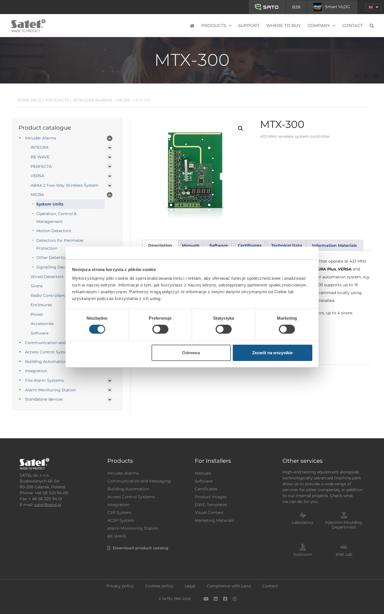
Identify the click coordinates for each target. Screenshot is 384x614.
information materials (334, 245)
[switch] (160, 329)
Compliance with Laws (229, 585)
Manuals (203, 473)
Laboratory (302, 522)
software (218, 245)
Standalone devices (44, 399)
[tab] (160, 245)
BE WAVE (40, 156)
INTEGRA (39, 147)
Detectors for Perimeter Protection (60, 244)
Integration (36, 370)
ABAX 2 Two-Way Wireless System (65, 185)
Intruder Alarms (92, 100)
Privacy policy (120, 585)
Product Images (211, 496)
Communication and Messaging (56, 342)
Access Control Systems (49, 352)
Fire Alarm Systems (44, 380)
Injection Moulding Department (343, 525)
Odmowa (191, 352)
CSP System (119, 512)
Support (248, 25)
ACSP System (120, 520)
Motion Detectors (53, 230)
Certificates (206, 488)
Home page (29, 100)
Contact (352, 25)
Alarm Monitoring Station (50, 389)
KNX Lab (344, 554)
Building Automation (46, 361)
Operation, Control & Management (56, 217)
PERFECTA (41, 166)
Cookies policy (159, 585)
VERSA (37, 175)
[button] (373, 7)
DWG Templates (211, 504)
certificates (249, 245)
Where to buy (283, 25)
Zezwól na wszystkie (272, 352)
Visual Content (209, 512)
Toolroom (302, 554)
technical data (286, 245)
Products (57, 100)
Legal (190, 585)
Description (160, 245)
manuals (190, 245)
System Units (49, 204)
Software (204, 481)
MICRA (123, 100)
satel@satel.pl (47, 504)
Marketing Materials (214, 520)
